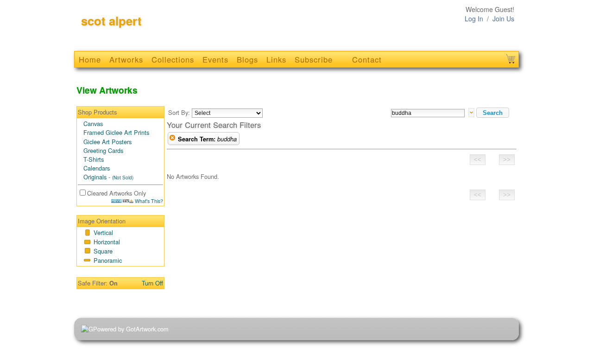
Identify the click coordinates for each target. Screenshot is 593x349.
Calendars (96, 168)
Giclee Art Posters (107, 141)
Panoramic (108, 260)
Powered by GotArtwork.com (131, 328)
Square (103, 251)
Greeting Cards (103, 150)
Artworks (126, 59)
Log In (474, 18)
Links (276, 59)
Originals (95, 176)
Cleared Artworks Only (116, 193)
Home (90, 59)
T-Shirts (93, 159)
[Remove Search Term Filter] (172, 139)
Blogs (247, 59)
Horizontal (107, 241)
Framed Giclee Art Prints (116, 132)
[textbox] (428, 113)
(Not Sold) (122, 177)
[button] (492, 113)
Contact (367, 59)
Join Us (503, 18)
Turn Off (152, 283)
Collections (172, 59)
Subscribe (314, 59)
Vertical (103, 232)
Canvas (93, 123)
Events (215, 59)
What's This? (148, 200)
